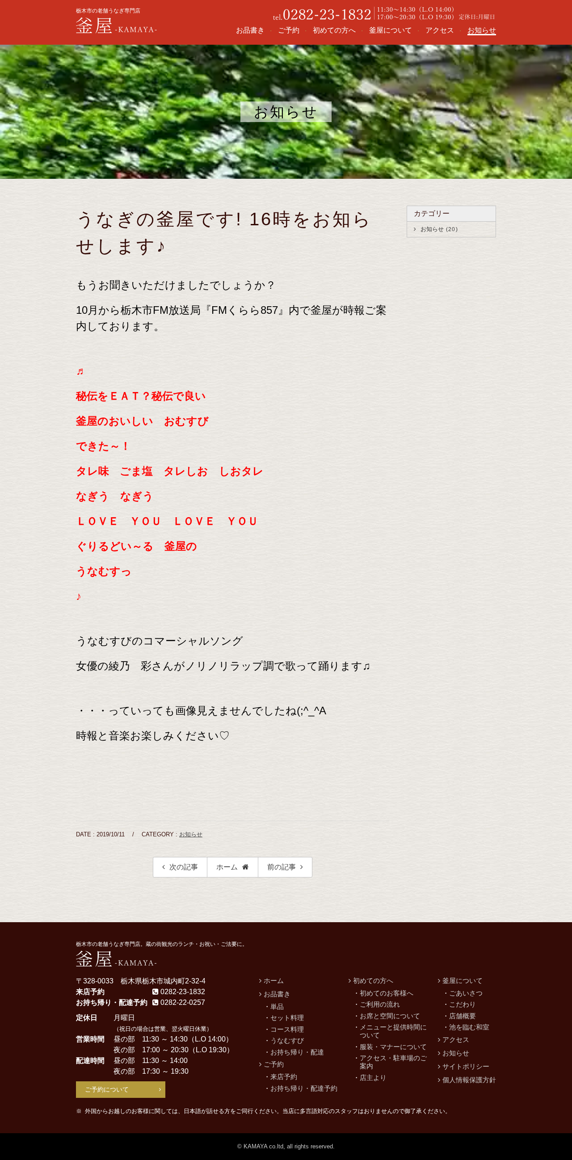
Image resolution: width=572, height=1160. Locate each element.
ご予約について (107, 1089)
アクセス (455, 1039)
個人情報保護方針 (469, 1080)
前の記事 (281, 867)
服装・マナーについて (393, 1046)
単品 (277, 1006)
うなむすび (287, 1040)
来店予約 (283, 1076)
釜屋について (462, 980)
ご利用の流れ (380, 1004)
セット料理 (287, 1017)
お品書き (277, 994)
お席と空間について (390, 1016)
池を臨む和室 (469, 1027)
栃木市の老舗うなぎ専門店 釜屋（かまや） (117, 25)
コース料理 (287, 1029)
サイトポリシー (465, 1066)
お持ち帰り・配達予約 (303, 1088)
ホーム (227, 867)
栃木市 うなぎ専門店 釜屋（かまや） (117, 958)
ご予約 (274, 1064)
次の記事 (183, 867)
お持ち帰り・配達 (297, 1052)
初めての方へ (373, 980)
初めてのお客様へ (386, 993)
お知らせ (190, 834)
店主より (373, 1077)
